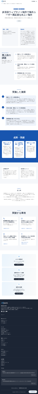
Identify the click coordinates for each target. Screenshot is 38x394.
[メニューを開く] (36, 1)
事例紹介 (5, 3)
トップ (2, 3)
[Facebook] (1, 311)
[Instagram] (3, 311)
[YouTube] (6, 311)
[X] (5, 311)
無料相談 (33, 1)
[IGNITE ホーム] (3, 1)
